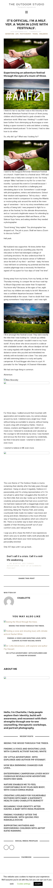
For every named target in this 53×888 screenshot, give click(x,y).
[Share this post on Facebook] (36, 583)
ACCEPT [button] (38, 884)
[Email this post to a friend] (17, 583)
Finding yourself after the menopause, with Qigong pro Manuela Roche (21, 817)
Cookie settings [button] (23, 884)
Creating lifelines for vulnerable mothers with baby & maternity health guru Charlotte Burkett (25, 798)
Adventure (9, 34)
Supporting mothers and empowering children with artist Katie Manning (24, 828)
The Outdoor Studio (26, 4)
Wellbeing (43, 34)
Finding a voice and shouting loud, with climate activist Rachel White (25, 750)
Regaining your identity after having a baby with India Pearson (24, 807)
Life (17, 34)
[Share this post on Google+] (23, 583)
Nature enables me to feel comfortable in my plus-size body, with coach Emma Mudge (24, 787)
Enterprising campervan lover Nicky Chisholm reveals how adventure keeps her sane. (26, 776)
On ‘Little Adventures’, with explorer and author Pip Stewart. (25, 758)
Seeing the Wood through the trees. (26, 743)
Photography (25, 34)
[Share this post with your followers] (29, 583)
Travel (35, 34)
